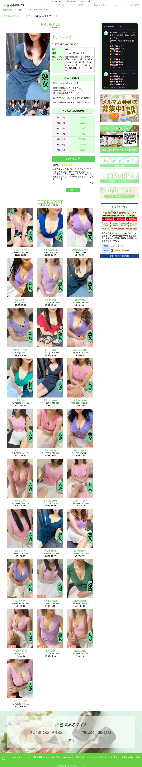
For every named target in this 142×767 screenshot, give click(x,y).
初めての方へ (135, 757)
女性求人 (100, 757)
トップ (43, 5)
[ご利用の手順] (119, 168)
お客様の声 (67, 757)
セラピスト (61, 5)
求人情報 (134, 5)
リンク (3, 760)
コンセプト (14, 757)
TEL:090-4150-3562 (38, 9)
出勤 (34, 757)
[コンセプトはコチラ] (119, 183)
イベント (118, 5)
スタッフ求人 (112, 757)
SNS (71, 740)
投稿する (73, 190)
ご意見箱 (123, 757)
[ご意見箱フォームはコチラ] (119, 198)
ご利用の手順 (79, 757)
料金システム (100, 5)
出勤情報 (78, 5)
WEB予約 (55, 757)
